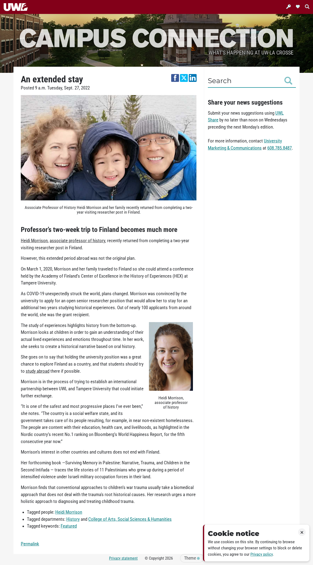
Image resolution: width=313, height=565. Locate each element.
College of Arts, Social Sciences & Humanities (130, 519)
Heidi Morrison (68, 512)
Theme (190, 558)
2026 (169, 558)
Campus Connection (156, 37)
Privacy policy (261, 554)
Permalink (30, 544)
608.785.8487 (279, 148)
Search (220, 80)
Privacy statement (123, 558)
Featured (69, 526)
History (73, 519)
